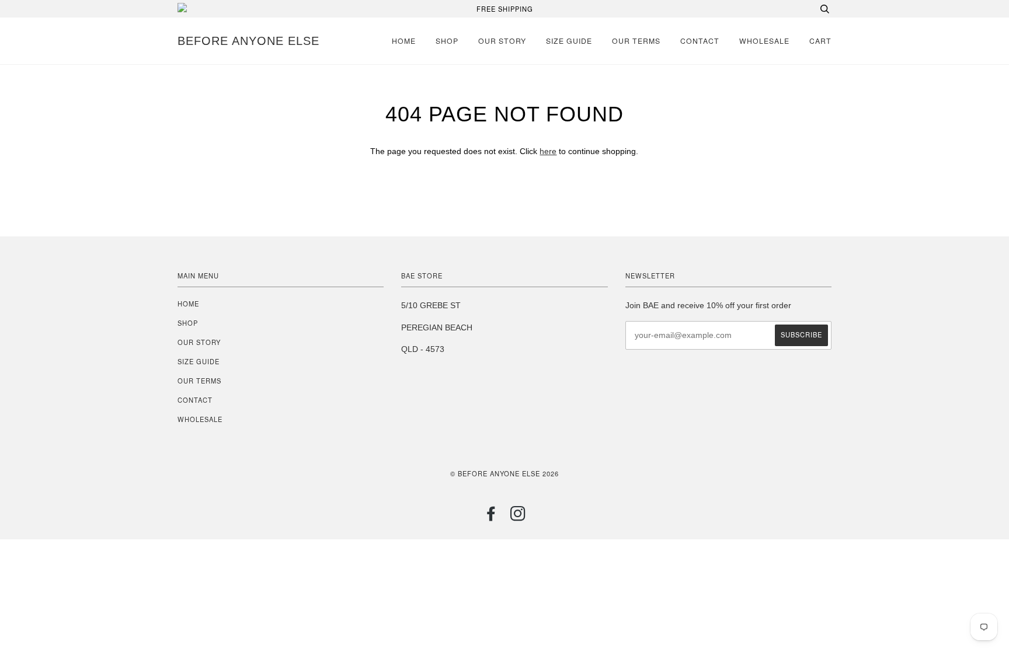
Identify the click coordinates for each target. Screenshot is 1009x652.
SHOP (447, 41)
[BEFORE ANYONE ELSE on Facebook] (491, 516)
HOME (404, 41)
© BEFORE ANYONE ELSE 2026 (504, 473)
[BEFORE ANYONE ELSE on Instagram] (518, 516)
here (548, 151)
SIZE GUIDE (569, 41)
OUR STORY (502, 41)
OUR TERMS (636, 41)
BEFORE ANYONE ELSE (248, 40)
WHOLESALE (764, 41)
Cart (820, 41)
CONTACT (699, 41)
